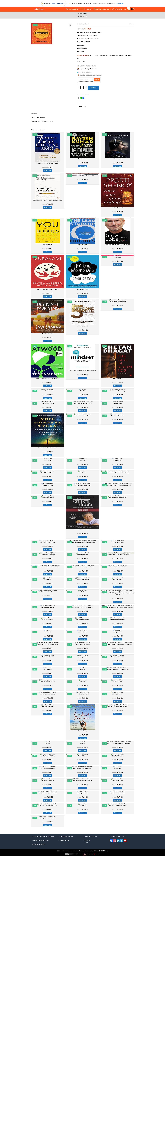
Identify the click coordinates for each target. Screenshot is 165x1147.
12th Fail (82, 391)
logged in (40, 121)
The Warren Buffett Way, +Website (47, 805)
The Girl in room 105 (117, 378)
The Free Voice (82, 159)
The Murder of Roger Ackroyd (117, 301)
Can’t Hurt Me (47, 460)
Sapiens (47, 743)
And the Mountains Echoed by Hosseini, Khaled (82, 542)
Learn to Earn (82, 473)
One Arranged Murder (48, 497)
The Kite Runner (82, 731)
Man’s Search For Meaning (117, 391)
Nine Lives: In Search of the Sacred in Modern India (117, 485)
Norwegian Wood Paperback (48, 818)
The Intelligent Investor (82, 619)
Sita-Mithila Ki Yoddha (48, 403)
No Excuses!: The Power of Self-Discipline (117, 554)
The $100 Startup (82, 756)
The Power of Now (117, 694)
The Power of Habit (47, 657)
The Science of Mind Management (82, 768)
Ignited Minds (82, 805)
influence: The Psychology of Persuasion (82, 176)
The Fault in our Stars (82, 289)
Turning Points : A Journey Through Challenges (117, 743)
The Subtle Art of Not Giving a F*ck (82, 403)
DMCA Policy (104, 850)
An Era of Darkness (47, 485)
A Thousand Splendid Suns (47, 768)
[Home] (78, 16)
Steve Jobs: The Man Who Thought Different (117, 244)
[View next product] (133, 24)
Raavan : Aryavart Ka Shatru (82, 416)
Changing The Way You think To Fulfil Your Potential (82, 371)
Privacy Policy (89, 850)
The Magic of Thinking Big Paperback (82, 607)
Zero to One (117, 768)
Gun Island (82, 682)
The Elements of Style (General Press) (47, 644)
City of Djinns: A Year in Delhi (82, 485)
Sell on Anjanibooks (65, 840)
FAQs (87, 843)
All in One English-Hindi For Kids (117, 497)
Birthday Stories (117, 460)
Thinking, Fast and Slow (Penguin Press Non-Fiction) (47, 200)
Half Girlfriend (82, 592)
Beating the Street (82, 793)
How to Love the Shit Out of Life (117, 805)
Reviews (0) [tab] (82, 107)
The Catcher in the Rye (117, 657)
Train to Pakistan (117, 403)
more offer (120, 3)
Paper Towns (82, 460)
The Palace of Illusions (47, 780)
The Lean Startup (82, 244)
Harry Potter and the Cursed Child (47, 793)
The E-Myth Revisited (117, 756)
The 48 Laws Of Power (47, 473)
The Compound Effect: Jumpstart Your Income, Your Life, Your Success (117, 594)
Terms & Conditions (77, 850)
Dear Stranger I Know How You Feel (117, 706)
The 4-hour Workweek (117, 416)
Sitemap (96, 850)
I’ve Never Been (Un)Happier (47, 554)
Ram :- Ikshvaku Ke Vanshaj (47, 542)
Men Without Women (117, 780)
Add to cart (93, 87)
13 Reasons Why (117, 159)
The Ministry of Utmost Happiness (82, 780)
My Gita (82, 743)
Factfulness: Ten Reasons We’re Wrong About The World (117, 607)
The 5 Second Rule (82, 326)
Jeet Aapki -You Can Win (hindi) (82, 530)
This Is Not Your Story (48, 334)
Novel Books (83, 16)
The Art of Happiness (47, 619)
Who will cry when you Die (47, 682)
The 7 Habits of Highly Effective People (47, 163)
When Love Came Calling (117, 208)
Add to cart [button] (47, 170)
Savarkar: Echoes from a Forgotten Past (117, 669)
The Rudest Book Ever (82, 694)
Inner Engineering (82, 657)
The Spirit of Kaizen (47, 706)
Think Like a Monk (117, 579)
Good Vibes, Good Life (47, 391)
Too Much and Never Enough (47, 694)
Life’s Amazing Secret (117, 542)
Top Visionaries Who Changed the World (82, 567)
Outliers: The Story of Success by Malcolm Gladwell (117, 644)
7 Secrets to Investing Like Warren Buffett (47, 567)
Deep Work (47, 632)
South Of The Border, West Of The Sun (48, 289)
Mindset (82, 669)
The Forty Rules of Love (82, 579)
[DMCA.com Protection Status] (69, 854)
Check (96, 80)
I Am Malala (117, 257)
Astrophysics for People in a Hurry (47, 448)
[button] (70, 25)
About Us (88, 840)
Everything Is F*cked (82, 554)
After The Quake (82, 632)
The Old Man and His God (117, 793)
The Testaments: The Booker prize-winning (47, 378)
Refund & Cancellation (63, 850)
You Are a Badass (47, 244)
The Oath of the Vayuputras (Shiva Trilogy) (117, 473)
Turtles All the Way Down (82, 644)
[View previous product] (130, 24)
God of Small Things (117, 682)
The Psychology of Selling (47, 756)
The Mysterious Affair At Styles (47, 592)
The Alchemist (48, 669)
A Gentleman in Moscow (47, 607)
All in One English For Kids (117, 619)
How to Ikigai (47, 579)
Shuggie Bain (117, 632)
